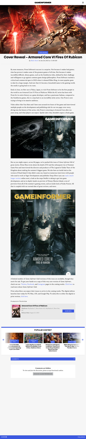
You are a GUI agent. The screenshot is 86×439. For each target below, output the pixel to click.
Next (82, 340)
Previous (3, 340)
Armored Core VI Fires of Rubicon (34, 306)
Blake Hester (34, 60)
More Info (68, 311)
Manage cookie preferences (43, 374)
